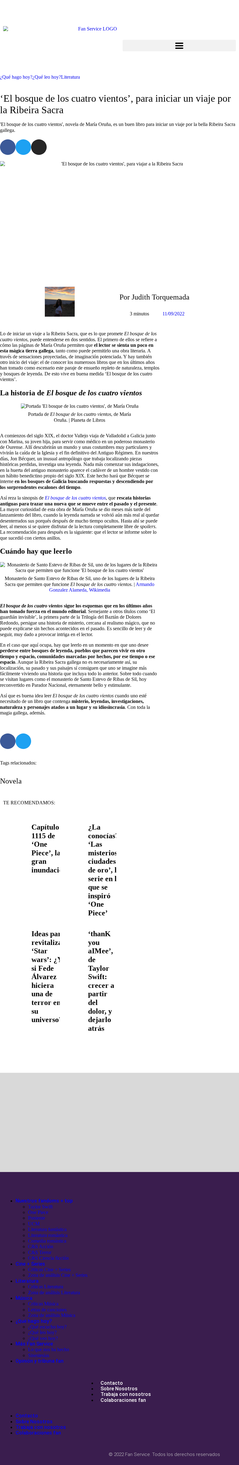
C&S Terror (39, 1252)
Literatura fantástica (47, 1229)
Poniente (36, 1218)
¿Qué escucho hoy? (47, 1326)
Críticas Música (43, 1303)
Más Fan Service (34, 1344)
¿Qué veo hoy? (43, 1338)
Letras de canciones (47, 1309)
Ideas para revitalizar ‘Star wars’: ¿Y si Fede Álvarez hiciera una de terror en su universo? (48, 977)
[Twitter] (23, 147)
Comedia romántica (47, 1241)
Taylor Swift (40, 1206)
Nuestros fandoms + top (44, 1201)
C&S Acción (40, 1246)
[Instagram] (39, 147)
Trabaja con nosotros (126, 1394)
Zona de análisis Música (51, 1315)
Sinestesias (38, 1355)
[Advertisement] (60, 1123)
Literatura (70, 77)
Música (24, 1298)
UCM (34, 1223)
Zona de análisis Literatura (54, 1292)
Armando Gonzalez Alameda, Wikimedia (102, 587)
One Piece (38, 1212)
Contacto (112, 1383)
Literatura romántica (48, 1235)
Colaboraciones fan (123, 1400)
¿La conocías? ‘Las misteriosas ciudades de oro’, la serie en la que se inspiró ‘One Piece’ (106, 870)
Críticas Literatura (45, 1286)
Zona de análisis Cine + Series (57, 1275)
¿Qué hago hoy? (16, 77)
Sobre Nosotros (119, 1389)
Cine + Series (30, 1264)
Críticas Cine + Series (49, 1269)
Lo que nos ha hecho (48, 1349)
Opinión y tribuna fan (39, 1361)
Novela (11, 781)
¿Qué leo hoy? (46, 77)
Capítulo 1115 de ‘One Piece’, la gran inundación (49, 848)
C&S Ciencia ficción (48, 1258)
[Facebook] (8, 147)
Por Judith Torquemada (155, 297)
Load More (119, 1055)
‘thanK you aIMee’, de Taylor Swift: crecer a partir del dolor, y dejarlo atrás (101, 981)
